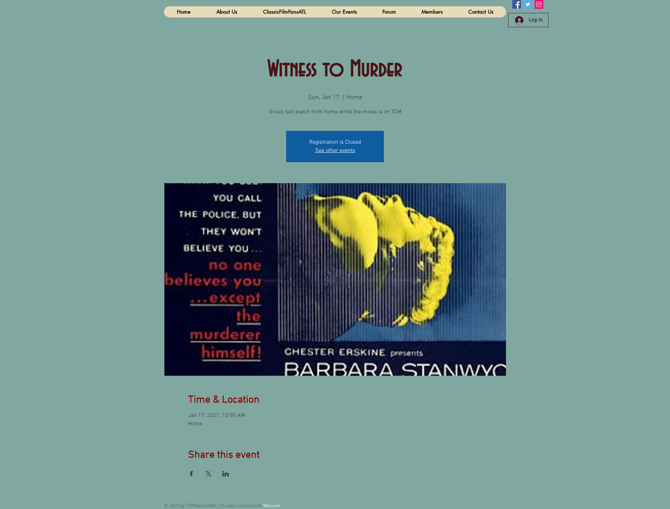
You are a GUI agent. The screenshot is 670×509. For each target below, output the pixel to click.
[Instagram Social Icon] (539, 4)
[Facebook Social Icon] (516, 4)
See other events (335, 150)
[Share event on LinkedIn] (225, 474)
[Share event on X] (208, 474)
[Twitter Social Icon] (527, 4)
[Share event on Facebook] (191, 474)
